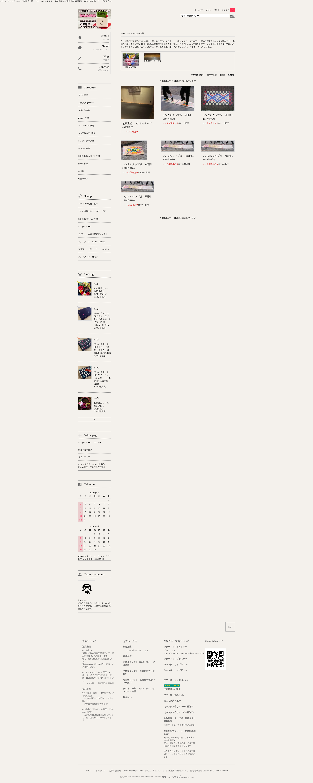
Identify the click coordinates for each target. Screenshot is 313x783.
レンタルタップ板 (136, 33)
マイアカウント (204, 10)
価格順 (222, 75)
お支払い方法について (154, 770)
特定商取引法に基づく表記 (202, 770)
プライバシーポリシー (133, 770)
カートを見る (225, 10)
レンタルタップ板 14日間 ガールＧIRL (185, 155)
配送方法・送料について (177, 770)
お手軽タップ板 (129, 67)
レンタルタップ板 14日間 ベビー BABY (146, 164)
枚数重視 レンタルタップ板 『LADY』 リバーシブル (153, 123)
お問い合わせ (115, 770)
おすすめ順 (212, 75)
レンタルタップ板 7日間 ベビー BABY (226, 115)
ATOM (225, 770)
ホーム (88, 770)
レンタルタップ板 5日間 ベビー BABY (186, 115)
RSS (217, 770)
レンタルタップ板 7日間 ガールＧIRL (225, 155)
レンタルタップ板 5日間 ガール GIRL (145, 196)
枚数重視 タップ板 (154, 61)
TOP (123, 33)
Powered (158, 777)
